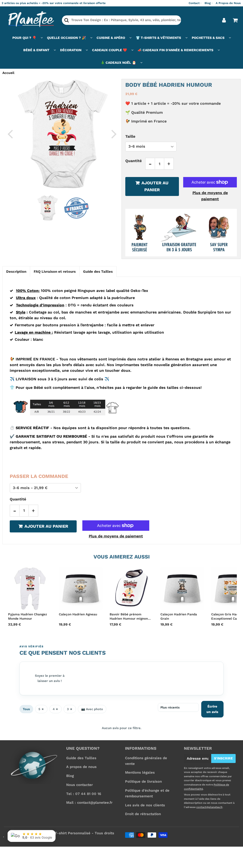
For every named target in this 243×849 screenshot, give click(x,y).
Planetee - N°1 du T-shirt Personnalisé (56, 833)
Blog (70, 776)
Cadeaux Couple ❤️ (109, 50)
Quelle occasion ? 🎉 (66, 38)
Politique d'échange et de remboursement (147, 793)
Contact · (195, 3)
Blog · (208, 3)
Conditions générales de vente (146, 761)
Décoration (70, 50)
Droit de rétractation (143, 814)
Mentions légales (140, 772)
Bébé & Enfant (36, 50)
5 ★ (41, 709)
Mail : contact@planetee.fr (89, 802)
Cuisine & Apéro (111, 38)
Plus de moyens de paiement (210, 196)
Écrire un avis (212, 709)
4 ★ (55, 709)
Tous (26, 709)
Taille (130, 136)
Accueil (8, 73)
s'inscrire (223, 758)
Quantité (133, 161)
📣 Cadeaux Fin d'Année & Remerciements (175, 50)
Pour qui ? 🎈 (24, 38)
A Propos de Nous (228, 3)
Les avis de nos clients (145, 805)
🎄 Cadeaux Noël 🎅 (118, 62)
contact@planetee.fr (209, 807)
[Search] (66, 20)
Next (114, 133)
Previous (10, 133)
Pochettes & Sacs (208, 38)
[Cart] (235, 20)
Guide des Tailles (81, 758)
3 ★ (70, 709)
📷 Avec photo (92, 709)
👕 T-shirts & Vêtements (158, 38)
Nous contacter (79, 785)
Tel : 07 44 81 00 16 (83, 794)
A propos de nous (81, 767)
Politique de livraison (143, 781)
